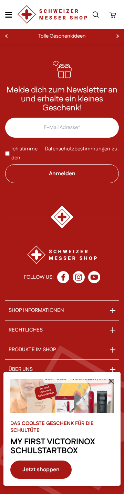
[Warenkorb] (113, 14)
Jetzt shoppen (41, 470)
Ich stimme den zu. (65, 153)
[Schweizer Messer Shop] (52, 14)
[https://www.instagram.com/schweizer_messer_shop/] (79, 277)
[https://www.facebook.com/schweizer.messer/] (63, 277)
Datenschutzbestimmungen (77, 148)
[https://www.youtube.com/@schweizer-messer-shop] (94, 277)
